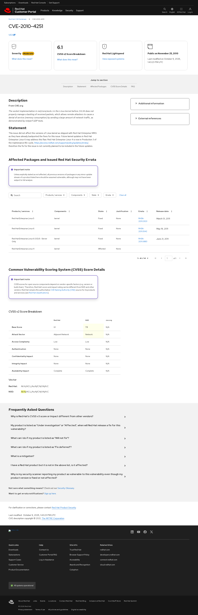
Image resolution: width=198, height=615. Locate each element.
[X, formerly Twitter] (151, 532)
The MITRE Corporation (53, 518)
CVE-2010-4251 (38, 19)
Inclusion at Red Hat (97, 601)
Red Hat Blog (81, 601)
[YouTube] (138, 532)
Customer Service (16, 564)
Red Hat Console (38, 2)
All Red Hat (181, 12)
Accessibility (75, 559)
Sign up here (50, 493)
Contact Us (44, 549)
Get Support (54, 2)
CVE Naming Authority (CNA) (63, 290)
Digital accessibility (78, 610)
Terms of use (40, 610)
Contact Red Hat (65, 601)
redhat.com (105, 549)
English (172, 12)
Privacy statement (25, 610)
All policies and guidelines (58, 610)
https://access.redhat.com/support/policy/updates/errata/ (61, 142)
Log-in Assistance (46, 559)
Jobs (35, 601)
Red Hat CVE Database (17, 19)
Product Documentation (19, 569)
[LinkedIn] (132, 532)
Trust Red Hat (75, 549)
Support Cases (15, 559)
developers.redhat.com (110, 554)
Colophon (74, 569)
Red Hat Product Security (64, 507)
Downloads (23, 2)
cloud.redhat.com (107, 564)
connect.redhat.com (108, 559)
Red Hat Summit (130, 601)
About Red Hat (24, 601)
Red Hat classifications (38, 293)
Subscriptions (9, 2)
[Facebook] (145, 532)
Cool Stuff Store (114, 601)
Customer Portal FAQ (48, 554)
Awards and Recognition (80, 564)
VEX (11, 34)
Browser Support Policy (79, 554)
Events (42, 601)
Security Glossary (66, 488)
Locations (52, 601)
